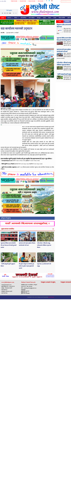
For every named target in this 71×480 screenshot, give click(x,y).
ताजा (60, 21)
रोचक (54, 18)
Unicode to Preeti (23, 1)
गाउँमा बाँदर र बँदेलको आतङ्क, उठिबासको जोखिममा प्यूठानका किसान (44, 245)
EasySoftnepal (51, 297)
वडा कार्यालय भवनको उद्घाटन (16, 28)
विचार (15, 18)
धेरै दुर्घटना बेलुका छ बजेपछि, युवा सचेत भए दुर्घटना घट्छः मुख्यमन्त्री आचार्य (26, 266)
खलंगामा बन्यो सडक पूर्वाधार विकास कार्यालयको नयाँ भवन (27, 244)
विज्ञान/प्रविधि (62, 18)
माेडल (49, 18)
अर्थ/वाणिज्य (23, 18)
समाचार (9, 18)
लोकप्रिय (67, 21)
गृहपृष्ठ (2, 18)
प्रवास (44, 18)
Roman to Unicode (31, 1)
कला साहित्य (31, 18)
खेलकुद (39, 18)
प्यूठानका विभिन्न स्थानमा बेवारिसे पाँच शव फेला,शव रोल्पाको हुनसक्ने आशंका (9, 245)
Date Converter (40, 1)
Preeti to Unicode (14, 1)
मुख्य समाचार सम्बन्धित (7, 229)
